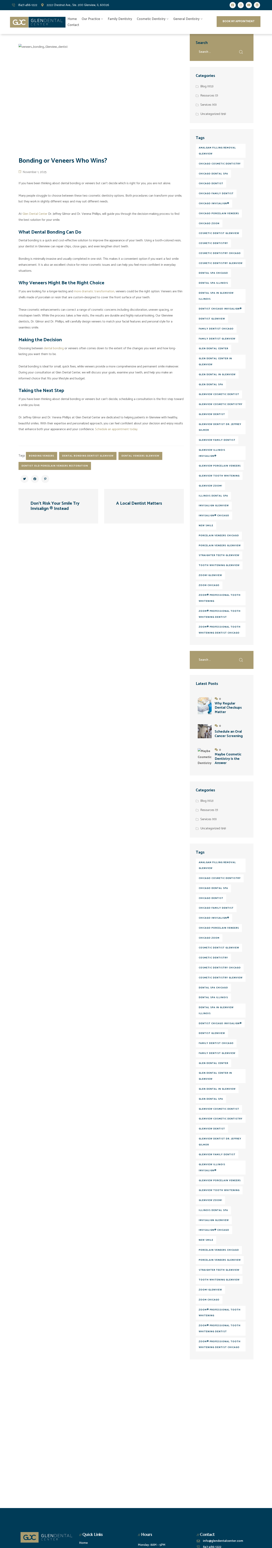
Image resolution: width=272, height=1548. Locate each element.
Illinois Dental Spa (213, 496)
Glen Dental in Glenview (217, 374)
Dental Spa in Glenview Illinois (216, 296)
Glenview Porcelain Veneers (220, 466)
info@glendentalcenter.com (223, 1541)
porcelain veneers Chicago (219, 535)
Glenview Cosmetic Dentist (219, 394)
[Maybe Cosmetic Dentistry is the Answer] (205, 756)
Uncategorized (210, 114)
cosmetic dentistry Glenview (221, 263)
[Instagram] (241, 5)
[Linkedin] (257, 5)
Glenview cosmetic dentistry (221, 404)
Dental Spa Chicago (213, 273)
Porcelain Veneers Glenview (220, 545)
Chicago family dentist (216, 193)
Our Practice (91, 19)
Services (205, 104)
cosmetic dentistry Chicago (220, 253)
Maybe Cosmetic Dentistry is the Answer (228, 758)
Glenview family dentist (217, 440)
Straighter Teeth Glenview (219, 555)
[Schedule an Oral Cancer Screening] (205, 731)
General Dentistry (186, 19)
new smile (206, 525)
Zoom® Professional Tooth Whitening (220, 598)
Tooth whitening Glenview (219, 565)
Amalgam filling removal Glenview (217, 151)
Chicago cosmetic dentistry (220, 164)
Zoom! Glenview (210, 575)
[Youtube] (249, 5)
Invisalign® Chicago (214, 515)
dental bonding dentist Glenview (87, 456)
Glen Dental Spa (211, 384)
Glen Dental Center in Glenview (215, 361)
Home (72, 19)
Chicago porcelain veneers (219, 213)
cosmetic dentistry (213, 243)
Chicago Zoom (209, 223)
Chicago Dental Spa (213, 174)
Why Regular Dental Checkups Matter (228, 707)
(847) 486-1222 (27, 5)
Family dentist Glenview (217, 339)
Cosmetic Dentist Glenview (219, 233)
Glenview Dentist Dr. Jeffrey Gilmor (220, 427)
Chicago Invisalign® (214, 203)
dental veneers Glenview (140, 456)
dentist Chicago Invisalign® (220, 309)
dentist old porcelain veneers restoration (55, 466)
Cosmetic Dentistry (151, 19)
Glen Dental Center (35, 214)
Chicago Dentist (211, 183)
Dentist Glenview (212, 319)
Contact (73, 25)
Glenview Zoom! (210, 486)
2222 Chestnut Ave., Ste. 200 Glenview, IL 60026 (78, 5)
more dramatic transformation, (94, 291)
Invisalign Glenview (214, 505)
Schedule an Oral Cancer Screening (229, 734)
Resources (207, 95)
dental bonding (54, 348)
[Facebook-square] (233, 5)
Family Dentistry (120, 19)
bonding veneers (41, 456)
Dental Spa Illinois (213, 283)
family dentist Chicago (216, 329)
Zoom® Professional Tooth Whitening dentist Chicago (220, 630)
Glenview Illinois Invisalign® (212, 453)
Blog (203, 86)
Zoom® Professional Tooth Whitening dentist (220, 614)
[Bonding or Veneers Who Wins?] (24, 479)
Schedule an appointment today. (116, 429)
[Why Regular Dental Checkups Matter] (205, 705)
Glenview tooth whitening (219, 476)
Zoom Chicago (209, 585)
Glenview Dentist (212, 414)
